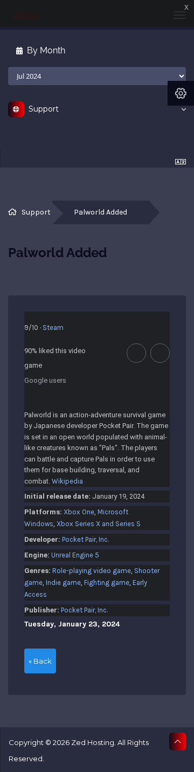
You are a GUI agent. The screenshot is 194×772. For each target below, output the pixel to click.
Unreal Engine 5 (75, 555)
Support (36, 212)
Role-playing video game (91, 571)
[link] (44, 327)
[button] (136, 353)
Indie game (63, 582)
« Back (40, 661)
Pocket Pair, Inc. (85, 539)
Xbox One (79, 512)
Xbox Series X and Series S (99, 524)
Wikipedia (67, 481)
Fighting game (106, 582)
